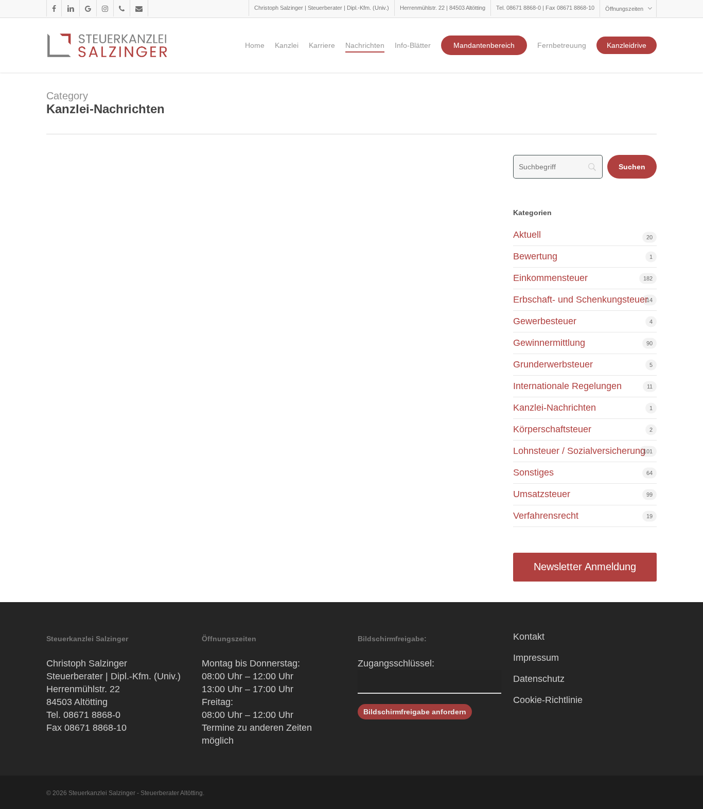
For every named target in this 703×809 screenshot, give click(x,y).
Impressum (536, 658)
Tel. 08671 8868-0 (83, 715)
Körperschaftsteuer (552, 429)
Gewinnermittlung (549, 343)
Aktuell (527, 235)
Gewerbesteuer (544, 321)
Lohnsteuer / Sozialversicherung (579, 451)
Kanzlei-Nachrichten (554, 407)
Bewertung (535, 256)
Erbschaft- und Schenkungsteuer (580, 299)
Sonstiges (533, 472)
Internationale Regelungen (567, 386)
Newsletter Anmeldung (585, 566)
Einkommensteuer (550, 278)
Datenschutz (539, 679)
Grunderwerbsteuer (553, 364)
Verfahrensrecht (545, 516)
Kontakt (528, 636)
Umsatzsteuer (541, 494)
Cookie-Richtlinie (548, 700)
